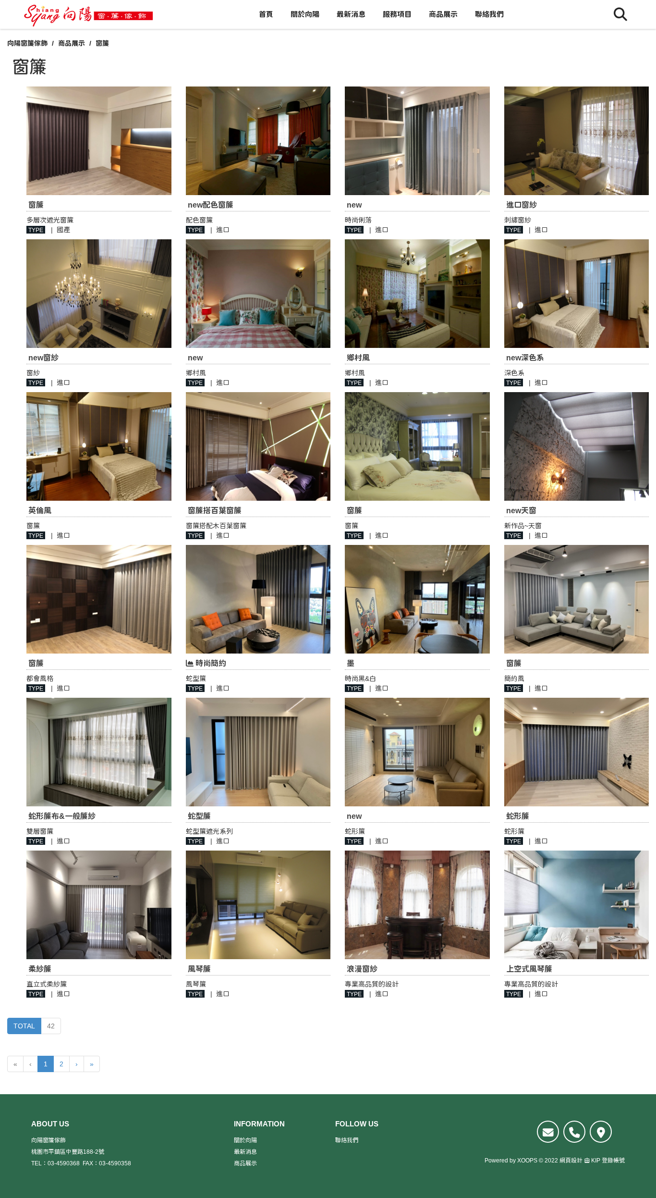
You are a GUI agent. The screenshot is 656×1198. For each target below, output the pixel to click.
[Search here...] (620, 14)
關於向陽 (305, 14)
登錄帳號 (613, 1160)
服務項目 (397, 14)
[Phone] (574, 1132)
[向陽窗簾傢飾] (89, 14)
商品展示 (443, 14)
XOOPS (527, 1160)
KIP (595, 1160)
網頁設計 (571, 1160)
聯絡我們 (489, 14)
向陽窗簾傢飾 (27, 43)
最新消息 (351, 14)
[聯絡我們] (548, 1132)
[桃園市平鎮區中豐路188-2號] (601, 1132)
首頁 (266, 14)
